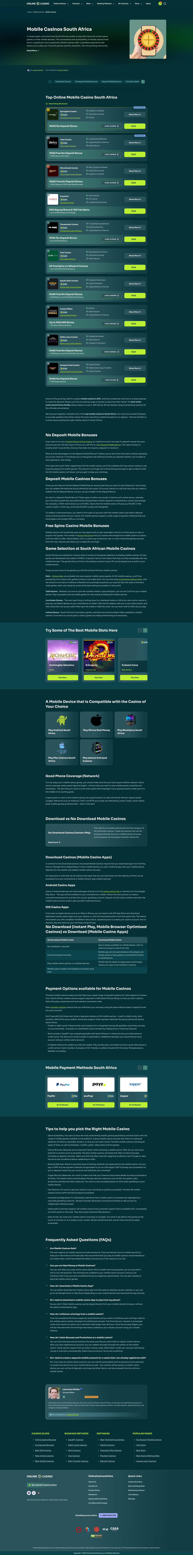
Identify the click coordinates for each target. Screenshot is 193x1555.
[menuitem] (61, 3)
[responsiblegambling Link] (88, 1530)
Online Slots (57, 576)
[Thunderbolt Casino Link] (52, 227)
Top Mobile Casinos (63, 82)
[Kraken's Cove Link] (135, 656)
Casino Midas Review (68, 315)
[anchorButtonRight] (142, 81)
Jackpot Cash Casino (70, 365)
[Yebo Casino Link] (53, 142)
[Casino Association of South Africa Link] (114, 1529)
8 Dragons (91, 665)
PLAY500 (113, 126)
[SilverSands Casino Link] (53, 171)
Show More (134, 114)
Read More (32, 50)
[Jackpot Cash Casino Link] (52, 368)
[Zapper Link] (135, 1084)
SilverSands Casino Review (71, 174)
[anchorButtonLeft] (51, 81)
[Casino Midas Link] (52, 312)
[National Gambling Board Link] (105, 1530)
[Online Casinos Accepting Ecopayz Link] (99, 1084)
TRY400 (113, 380)
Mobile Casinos (38, 12)
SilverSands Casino (69, 168)
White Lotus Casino (69, 337)
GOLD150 (113, 323)
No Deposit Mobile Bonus (109, 445)
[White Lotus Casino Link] (52, 340)
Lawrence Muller (37, 70)
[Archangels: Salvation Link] (62, 656)
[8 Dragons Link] (99, 656)
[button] (160, 3)
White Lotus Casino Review (71, 343)
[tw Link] (64, 1397)
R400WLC (113, 352)
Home (29, 12)
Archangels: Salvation (61, 665)
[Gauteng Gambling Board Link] (96, 1530)
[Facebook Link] (29, 1493)
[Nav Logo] (38, 3)
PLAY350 (113, 239)
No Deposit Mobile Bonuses (86, 82)
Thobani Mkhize (62, 70)
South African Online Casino (79, 441)
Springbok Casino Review (70, 118)
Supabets (64, 196)
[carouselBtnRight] (145, 630)
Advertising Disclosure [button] (58, 104)
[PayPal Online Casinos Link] (62, 1084)
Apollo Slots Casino (69, 281)
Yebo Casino (66, 139)
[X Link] (34, 1493)
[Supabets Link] (52, 199)
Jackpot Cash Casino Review (71, 372)
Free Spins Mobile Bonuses (136, 82)
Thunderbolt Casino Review (71, 231)
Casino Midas (66, 309)
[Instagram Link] (39, 1493)
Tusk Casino (65, 252)
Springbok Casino (68, 111)
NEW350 (113, 154)
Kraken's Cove (130, 665)
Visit (133, 126)
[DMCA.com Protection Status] (96, 1536)
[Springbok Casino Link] (53, 114)
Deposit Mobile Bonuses (111, 82)
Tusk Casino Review (68, 259)
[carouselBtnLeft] (140, 630)
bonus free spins (85, 535)
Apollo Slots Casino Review (71, 287)
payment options (58, 1007)
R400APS (113, 295)
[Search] (164, 3)
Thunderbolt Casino (69, 224)
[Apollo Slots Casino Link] (52, 283)
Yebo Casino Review (68, 146)
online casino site (111, 891)
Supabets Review (67, 203)
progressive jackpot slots (130, 579)
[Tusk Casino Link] (52, 255)
